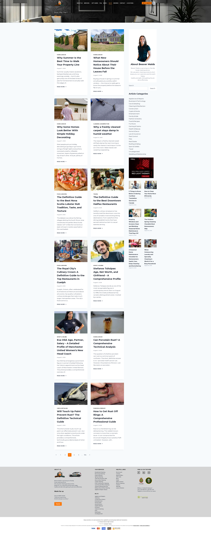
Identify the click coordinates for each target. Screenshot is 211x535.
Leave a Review (120, 488)
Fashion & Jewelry (99, 408)
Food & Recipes (62, 194)
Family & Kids (133, 116)
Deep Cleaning (98, 475)
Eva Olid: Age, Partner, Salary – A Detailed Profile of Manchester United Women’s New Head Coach (70, 346)
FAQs (117, 480)
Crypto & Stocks (134, 111)
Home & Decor (61, 54)
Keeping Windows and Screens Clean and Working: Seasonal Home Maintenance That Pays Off (134, 226)
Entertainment (134, 114)
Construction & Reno (100, 499)
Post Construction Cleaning (102, 483)
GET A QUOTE (147, 3)
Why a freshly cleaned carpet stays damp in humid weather (106, 130)
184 (85, 455)
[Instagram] (153, 3)
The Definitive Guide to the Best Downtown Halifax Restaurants (107, 200)
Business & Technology (137, 101)
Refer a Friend (119, 481)
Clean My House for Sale (101, 478)
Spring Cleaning (99, 477)
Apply (58, 504)
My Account (119, 472)
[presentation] (70, 40)
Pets (130, 139)
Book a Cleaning (120, 483)
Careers (118, 484)
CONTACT (122, 3)
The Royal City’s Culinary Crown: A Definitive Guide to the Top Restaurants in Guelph (70, 275)
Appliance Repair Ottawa (101, 489)
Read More (61, 86)
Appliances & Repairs (136, 98)
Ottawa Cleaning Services (101, 486)
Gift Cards (118, 477)
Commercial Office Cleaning (102, 484)
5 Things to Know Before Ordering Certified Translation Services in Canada (135, 197)
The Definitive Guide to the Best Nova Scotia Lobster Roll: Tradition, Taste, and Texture (69, 204)
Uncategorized (134, 151)
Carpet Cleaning (99, 481)
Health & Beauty (134, 129)
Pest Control (133, 136)
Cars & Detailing (62, 408)
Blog (117, 478)
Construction (133, 109)
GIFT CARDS (95, 3)
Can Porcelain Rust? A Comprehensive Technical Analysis (106, 343)
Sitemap (118, 486)
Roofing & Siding (134, 144)
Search (131, 85)
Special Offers (119, 475)
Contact (118, 473)
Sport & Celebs (98, 265)
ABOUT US (80, 3)
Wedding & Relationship (137, 154)
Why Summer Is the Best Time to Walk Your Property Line (69, 61)
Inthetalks (106, 523)
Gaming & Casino (135, 126)
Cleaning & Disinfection (101, 124)
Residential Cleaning (100, 472)
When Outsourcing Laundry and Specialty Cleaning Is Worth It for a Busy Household (150, 256)
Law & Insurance (134, 134)
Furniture (132, 124)
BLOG (110, 3)
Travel (95, 194)
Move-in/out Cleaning (100, 480)
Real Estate (133, 141)
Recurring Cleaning (100, 473)
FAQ (100, 3)
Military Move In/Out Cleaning (102, 488)
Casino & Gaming (99, 509)
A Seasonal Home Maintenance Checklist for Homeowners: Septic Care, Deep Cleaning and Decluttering (135, 258)
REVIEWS (115, 3)
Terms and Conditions (145, 525)
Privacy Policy (136, 525)
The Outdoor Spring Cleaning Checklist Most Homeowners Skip (150, 224)
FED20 (144, 489)
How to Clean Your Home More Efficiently (150, 194)
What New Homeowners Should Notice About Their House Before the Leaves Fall (105, 64)
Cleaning (97, 498)
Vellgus (110, 523)
